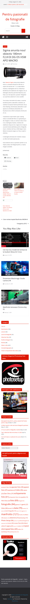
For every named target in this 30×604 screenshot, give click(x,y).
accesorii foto (6, 487)
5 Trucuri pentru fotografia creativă (10, 430)
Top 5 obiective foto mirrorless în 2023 (11, 432)
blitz (20, 490)
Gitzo (4, 508)
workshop (5, 532)
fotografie (8, 504)
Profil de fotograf (5, 340)
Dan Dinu (9, 493)
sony (15, 526)
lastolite (25, 508)
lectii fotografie (10, 511)
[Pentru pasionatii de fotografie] (3, 37)
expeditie (24, 497)
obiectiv (6, 518)
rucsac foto (19, 523)
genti (25, 504)
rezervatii (4, 523)
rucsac (10, 523)
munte (22, 514)
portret (16, 520)
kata (18, 508)
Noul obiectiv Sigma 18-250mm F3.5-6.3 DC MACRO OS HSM (7, 208)
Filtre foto (5, 501)
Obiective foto (5, 337)
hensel (11, 508)
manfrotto (10, 514)
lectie (3, 511)
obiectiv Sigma (10, 82)
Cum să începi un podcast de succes (11, 437)
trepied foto (11, 529)
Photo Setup (7, 520)
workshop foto (14, 532)
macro (18, 511)
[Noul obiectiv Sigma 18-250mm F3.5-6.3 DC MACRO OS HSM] (8, 202)
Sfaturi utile (4, 345)
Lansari (5, 46)
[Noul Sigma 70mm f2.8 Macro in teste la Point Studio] (19, 185)
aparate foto (17, 487)
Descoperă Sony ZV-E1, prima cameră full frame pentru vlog (15, 4)
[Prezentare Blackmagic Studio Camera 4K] (15, 262)
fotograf (21, 501)
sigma (10, 526)
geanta (18, 504)
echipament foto (14, 497)
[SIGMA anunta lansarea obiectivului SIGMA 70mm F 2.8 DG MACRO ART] (8, 185)
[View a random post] (27, 37)
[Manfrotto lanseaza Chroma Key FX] (15, 291)
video (20, 529)
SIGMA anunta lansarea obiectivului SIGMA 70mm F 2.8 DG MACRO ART (7, 193)
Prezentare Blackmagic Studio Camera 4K (14, 279)
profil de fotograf (24, 520)
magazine (24, 511)
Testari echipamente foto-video (9, 350)
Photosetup (14, 64)
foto (14, 500)
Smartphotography (6, 348)
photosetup (23, 518)
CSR (2, 326)
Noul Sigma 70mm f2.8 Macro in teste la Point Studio (19, 191)
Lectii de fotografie (6, 334)
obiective (14, 518)
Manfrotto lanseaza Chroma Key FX (15, 308)
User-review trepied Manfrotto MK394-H (15, 219)
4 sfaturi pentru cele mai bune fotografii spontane (14, 425)
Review (3, 342)
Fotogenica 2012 (22, 223)
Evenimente (4, 329)
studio (20, 526)
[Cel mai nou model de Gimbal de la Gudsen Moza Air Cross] (15, 233)
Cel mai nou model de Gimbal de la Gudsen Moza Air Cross (15, 251)
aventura (12, 490)
